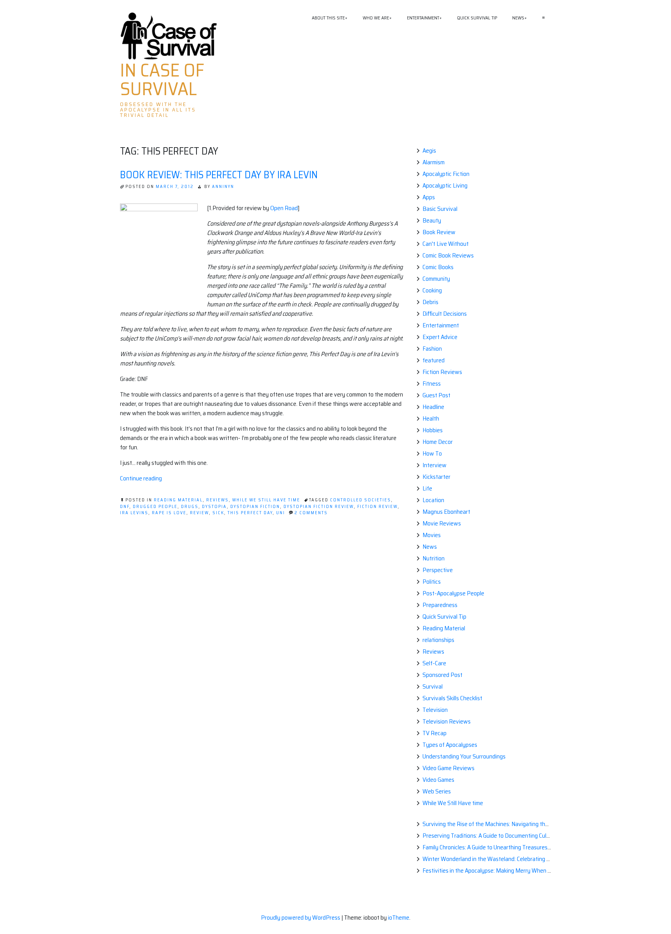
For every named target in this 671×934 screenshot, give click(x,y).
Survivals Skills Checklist (452, 698)
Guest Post (436, 395)
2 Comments (311, 513)
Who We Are (376, 17)
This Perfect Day (250, 513)
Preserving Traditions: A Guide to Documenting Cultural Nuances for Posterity (518, 835)
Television (435, 710)
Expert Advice (439, 337)
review (199, 513)
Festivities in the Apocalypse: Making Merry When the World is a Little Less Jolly (521, 870)
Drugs (189, 506)
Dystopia (214, 506)
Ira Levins (134, 513)
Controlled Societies (360, 500)
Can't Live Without (445, 244)
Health (430, 418)
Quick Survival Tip (477, 17)
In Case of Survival (162, 79)
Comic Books (438, 267)
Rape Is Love (169, 513)
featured (433, 360)
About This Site (328, 17)
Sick (218, 513)
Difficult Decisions (444, 313)
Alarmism (433, 162)
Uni (280, 513)
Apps (428, 197)
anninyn (223, 186)
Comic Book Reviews (448, 255)
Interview (434, 465)
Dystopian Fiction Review (318, 506)
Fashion (432, 348)
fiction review (377, 506)
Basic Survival (439, 209)
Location (433, 500)
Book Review (438, 232)
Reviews (217, 500)
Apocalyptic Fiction (445, 174)
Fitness (431, 383)
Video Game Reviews (448, 768)
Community (436, 279)
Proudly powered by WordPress (301, 917)
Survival (432, 686)
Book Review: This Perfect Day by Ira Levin (219, 175)
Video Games (438, 779)
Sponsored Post (442, 675)
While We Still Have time (266, 500)
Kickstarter (436, 477)
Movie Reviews (441, 523)
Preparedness (439, 605)
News (518, 17)
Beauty (431, 220)
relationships (438, 640)
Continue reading (141, 478)
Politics (431, 581)
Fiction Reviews (442, 372)
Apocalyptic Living (445, 185)
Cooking (432, 290)
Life (427, 488)
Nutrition (433, 558)
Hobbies (432, 430)
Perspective (437, 570)
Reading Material (178, 500)
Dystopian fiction (255, 506)
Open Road (284, 208)
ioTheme (398, 917)
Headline (433, 407)
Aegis (429, 150)
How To (432, 453)
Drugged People (155, 506)
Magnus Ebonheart (446, 512)
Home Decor (437, 442)
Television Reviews (446, 721)
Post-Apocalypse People (453, 593)
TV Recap (434, 733)
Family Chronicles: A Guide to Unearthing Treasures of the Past (499, 847)
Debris (430, 302)
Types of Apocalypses (449, 745)
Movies (431, 535)
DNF (124, 506)
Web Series (436, 791)
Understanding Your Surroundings (464, 756)
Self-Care (434, 663)
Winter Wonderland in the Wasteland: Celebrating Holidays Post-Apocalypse (517, 859)
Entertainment (423, 17)
